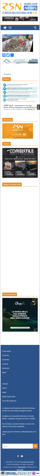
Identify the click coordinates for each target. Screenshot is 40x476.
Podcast (5, 384)
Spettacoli (5, 368)
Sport (4, 372)
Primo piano (6, 351)
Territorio (5, 355)
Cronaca (5, 364)
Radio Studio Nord (8, 397)
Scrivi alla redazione (9, 401)
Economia (5, 360)
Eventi (4, 388)
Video (4, 392)
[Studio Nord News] (5, 27)
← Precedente (6, 74)
